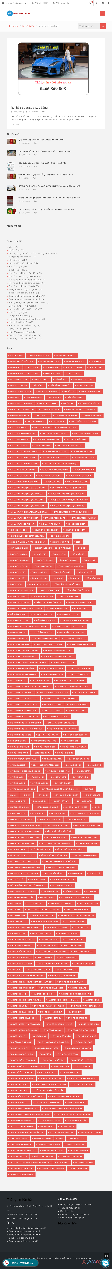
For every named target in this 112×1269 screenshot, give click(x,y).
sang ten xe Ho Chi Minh (44, 994)
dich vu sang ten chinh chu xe (23, 711)
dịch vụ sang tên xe (76, 711)
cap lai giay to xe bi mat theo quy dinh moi (72, 512)
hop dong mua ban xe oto (76, 807)
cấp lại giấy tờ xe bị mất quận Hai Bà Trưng (69, 500)
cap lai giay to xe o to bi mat (22, 524)
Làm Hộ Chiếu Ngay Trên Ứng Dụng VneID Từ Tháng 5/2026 (45, 174)
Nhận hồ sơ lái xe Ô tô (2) (21, 322)
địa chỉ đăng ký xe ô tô (42, 632)
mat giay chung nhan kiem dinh (61, 867)
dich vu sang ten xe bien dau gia (24, 717)
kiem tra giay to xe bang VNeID (85, 813)
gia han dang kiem (18, 765)
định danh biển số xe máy (76, 735)
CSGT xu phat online (19, 548)
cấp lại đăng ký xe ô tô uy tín (55, 470)
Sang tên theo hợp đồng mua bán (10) (27, 296)
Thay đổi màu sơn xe (70, 1207)
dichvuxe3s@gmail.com (16, 3)
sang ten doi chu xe (67, 958)
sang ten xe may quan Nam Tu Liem (49, 1006)
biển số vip (14, 397)
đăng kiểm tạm (79, 554)
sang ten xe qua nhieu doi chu (23, 1030)
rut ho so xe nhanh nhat (21, 946)
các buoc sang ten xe (50, 409)
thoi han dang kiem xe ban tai (78, 1048)
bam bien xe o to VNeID (49, 361)
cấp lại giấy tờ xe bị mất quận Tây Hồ (68, 506)
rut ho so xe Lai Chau (74, 940)
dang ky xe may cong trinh (21, 590)
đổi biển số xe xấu (42, 753)
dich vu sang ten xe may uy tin (62, 729)
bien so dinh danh (85, 385)
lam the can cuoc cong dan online (56, 843)
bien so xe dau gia (34, 397)
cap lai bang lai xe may (66, 428)
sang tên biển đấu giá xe (21, 952)
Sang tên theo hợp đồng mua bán (25, 1234)
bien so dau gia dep (18, 385)
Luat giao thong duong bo (85, 855)
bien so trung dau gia (90, 391)
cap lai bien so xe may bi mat (86, 434)
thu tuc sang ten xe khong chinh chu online (30, 1114)
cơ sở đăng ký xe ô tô (60, 536)
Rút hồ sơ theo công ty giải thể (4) (25, 276)
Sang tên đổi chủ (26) (19, 269)
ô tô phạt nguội (47, 898)
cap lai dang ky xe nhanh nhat (23, 464)
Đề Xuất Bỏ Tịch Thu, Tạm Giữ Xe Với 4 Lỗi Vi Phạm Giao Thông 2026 (49, 186)
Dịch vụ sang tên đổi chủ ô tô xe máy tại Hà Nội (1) (33, 253)
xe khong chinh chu (79, 1151)
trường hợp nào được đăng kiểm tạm (26, 1132)
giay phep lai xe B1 (17, 783)
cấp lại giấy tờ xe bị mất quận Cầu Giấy (26, 494)
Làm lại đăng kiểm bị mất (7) (22, 306)
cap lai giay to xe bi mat (77, 482)
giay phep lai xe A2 (80, 777)
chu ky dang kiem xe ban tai (46, 530)
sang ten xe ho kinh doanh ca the (76, 994)
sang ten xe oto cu (53, 1018)
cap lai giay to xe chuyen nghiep (24, 518)
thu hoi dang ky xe (71, 1072)
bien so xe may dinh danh (21, 403)
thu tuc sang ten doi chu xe (48, 1102)
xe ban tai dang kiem (75, 1144)
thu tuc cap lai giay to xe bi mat (82, 1078)
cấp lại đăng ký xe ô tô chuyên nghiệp (60, 464)
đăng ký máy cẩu (86, 572)
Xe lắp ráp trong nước (44, 1157)
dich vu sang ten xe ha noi (56, 717)
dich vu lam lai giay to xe (21, 693)
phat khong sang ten (88, 904)
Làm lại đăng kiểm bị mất (72, 1217)
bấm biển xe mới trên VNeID (21, 361)
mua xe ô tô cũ (16, 879)
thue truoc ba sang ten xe (22, 1120)
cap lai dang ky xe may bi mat (22, 458)
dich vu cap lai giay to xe (63, 662)
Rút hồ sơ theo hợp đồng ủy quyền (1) (27, 283)
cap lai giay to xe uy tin (51, 524)
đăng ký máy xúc (39, 578)
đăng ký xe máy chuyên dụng (67, 584)
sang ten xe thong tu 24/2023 (81, 1030)
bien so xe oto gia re (47, 403)
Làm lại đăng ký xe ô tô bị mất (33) (25, 309)
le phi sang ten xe (18, 849)
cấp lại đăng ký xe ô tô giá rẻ (22, 470)
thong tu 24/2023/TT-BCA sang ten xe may (28, 1066)
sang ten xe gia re (78, 988)
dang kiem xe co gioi (43, 566)
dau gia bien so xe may (19, 620)
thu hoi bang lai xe (47, 1072)
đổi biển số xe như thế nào (74, 747)
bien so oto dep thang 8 (20, 391)
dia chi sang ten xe (18, 638)
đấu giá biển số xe (18, 614)
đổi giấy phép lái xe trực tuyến (23, 759)
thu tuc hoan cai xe (19, 1090)
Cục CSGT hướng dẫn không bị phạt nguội (53, 548)
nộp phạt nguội (72, 891)
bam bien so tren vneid (39, 355)
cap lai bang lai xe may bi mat (22, 434)
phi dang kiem (66, 916)
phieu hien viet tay (18, 922)
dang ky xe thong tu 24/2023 (80, 602)
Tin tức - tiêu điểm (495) (20, 328)
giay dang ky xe (94, 765)
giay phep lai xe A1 (58, 777)
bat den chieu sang (18, 379)
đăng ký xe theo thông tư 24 (48, 602)
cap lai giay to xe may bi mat (83, 518)
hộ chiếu (27, 795)
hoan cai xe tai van (61, 801)
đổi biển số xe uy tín (19, 753)
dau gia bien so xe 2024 (42, 614)
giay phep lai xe (16, 777)
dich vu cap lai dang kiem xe (81, 644)
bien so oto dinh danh (47, 391)
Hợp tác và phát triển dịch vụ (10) (24, 325)
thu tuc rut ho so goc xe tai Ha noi (65, 1096)
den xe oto (79, 626)
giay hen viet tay (84, 771)
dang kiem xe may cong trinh (71, 566)
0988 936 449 (62, 3)
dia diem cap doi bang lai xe (45, 638)
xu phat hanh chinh (84, 1163)
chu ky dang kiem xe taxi (75, 530)
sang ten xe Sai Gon (52, 1030)
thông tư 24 (45, 1054)
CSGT (78, 542)
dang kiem (82, 548)
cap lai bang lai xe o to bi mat (54, 434)
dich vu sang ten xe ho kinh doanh (25, 723)
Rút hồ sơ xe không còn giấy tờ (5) (25, 273)
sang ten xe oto (75, 1012)
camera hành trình (92, 415)
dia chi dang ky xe (18, 632)
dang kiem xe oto (17, 572)
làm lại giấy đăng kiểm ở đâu (59, 831)
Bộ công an (68, 403)
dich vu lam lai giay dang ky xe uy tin (73, 687)
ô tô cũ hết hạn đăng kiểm (21, 898)
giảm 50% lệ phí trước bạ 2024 (46, 765)
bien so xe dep (55, 397)
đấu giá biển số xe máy (46, 620)
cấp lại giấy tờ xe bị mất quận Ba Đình (68, 488)
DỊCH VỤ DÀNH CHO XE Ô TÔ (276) (25, 338)
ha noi (13, 795)
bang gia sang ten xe (75, 361)
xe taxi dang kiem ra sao (71, 1157)
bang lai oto (97, 361)
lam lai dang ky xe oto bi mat (87, 825)
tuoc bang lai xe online (90, 1132)
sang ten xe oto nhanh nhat (59, 1024)
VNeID (60, 1138)
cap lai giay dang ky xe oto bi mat (24, 482)
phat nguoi (15, 910)
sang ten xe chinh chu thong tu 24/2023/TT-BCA (31, 982)
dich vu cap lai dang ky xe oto (58, 650)
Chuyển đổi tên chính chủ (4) (22, 256)
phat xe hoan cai (17, 916)
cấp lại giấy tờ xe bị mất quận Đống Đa (67, 494)
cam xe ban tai (42, 415)
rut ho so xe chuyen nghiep (22, 940)
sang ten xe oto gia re (77, 1018)
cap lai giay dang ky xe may (50, 476)
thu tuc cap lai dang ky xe (21, 1078)
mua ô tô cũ (95, 873)
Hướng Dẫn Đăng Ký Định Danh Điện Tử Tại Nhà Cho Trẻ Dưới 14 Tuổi (49, 197)
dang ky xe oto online (19, 602)
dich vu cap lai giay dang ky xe (23, 656)
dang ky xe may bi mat (38, 584)
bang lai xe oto (74, 373)
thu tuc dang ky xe (18, 1084)
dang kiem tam (59, 554)
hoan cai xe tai (39, 801)
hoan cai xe (43, 795)
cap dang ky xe (57, 421)
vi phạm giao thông (42, 1138)
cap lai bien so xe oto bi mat (47, 440)
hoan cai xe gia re (92, 795)
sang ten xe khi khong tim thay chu (25, 1000)
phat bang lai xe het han (61, 904)
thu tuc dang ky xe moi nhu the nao (50, 1084)
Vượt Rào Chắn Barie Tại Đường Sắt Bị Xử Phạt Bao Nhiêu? (44, 151)
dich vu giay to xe (17, 681)
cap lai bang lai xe (42, 428)
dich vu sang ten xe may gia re (61, 723)
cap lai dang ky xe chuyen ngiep (24, 452)
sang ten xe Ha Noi (18, 994)
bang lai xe (15, 367)
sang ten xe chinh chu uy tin (71, 982)
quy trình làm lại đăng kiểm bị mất (25, 928)
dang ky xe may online (50, 590)
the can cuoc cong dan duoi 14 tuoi (53, 1042)
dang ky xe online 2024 (43, 596)
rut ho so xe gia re (50, 940)
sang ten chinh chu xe (20, 958)
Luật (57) (13, 247)
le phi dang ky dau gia (87, 843)
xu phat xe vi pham (79, 1169)
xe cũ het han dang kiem (52, 1151)
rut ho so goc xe (81, 928)
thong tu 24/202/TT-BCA (68, 1054)
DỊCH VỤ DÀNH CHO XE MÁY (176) (25, 335)
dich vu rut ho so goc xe (85, 693)
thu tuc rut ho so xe (19, 1102)
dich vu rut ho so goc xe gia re (23, 699)
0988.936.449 (16, 1214)
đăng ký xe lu (16, 584)
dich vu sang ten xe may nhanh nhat (26, 729)
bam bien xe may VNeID (65, 355)
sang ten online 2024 (83, 964)
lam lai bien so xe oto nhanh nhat (25, 825)
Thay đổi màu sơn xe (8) (20, 315)
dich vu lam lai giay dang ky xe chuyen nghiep (30, 687)
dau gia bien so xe (81, 608)
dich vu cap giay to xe (19, 644)
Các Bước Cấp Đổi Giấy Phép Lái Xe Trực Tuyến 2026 (42, 163)
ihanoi (97, 807)
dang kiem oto (40, 554)
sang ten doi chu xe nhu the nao (53, 964)
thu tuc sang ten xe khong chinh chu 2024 (63, 1108)
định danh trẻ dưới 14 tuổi (44, 741)
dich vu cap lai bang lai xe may (49, 644)
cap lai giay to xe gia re (55, 518)
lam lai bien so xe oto (77, 819)
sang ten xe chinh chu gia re (62, 976)
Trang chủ (13, 26)
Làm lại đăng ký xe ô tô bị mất (74, 1214)
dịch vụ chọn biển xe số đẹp (22, 668)
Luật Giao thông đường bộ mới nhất (60, 861)
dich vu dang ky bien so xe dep (23, 674)
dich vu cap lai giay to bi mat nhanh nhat (28, 662)
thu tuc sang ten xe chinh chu (23, 1108)
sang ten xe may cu (18, 1006)
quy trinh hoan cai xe (74, 922)
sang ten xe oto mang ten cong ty (25, 1024)
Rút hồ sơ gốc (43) (18, 312)
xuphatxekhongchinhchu (21, 1175)
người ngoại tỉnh (51, 891)
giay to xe (89, 789)
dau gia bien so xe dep (68, 614)
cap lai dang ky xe (42, 446)
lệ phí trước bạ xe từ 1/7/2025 (54, 855)
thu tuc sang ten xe (76, 1102)
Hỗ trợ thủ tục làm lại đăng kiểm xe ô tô (27, 1228)
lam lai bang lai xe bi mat (50, 819)
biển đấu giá (60, 379)
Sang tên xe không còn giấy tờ (23, 1241)
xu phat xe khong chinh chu (51, 1169)
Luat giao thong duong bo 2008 (24, 861)
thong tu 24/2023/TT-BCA (53, 1060)
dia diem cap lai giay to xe (75, 638)
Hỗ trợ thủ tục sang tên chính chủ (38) (27, 319)
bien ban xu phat (41, 379)
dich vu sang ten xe (52, 711)
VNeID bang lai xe (77, 1138)
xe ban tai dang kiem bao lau (22, 1151)
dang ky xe (58, 578)
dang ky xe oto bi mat (69, 596)
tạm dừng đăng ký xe (87, 1036)
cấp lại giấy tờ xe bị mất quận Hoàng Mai (27, 506)
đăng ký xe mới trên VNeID (78, 590)
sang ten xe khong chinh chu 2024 (63, 1000)
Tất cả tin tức (28, 26)
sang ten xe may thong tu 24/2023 (85, 1006)
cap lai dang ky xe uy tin (20, 476)
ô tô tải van (15, 904)
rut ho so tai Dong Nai (41, 934)
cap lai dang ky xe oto (84, 470)
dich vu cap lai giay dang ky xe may (58, 656)
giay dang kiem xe (73, 765)
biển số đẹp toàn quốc (60, 385)
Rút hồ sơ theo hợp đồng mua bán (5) (27, 279)
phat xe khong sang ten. (42, 916)
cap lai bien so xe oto (19, 440)
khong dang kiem (17, 813)
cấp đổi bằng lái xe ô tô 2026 (83, 421)
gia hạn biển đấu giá (53, 759)
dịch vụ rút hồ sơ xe (78, 705)
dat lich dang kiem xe (58, 608)
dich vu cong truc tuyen (80, 668)
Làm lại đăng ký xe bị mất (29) (23, 263)
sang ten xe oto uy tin (89, 1024)
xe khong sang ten (18, 1157)
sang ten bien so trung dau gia (52, 952)
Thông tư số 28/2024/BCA (21, 1072)
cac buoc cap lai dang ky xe (22, 409)
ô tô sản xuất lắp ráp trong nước (76, 898)
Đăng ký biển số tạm (62, 572)
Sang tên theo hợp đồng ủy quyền (25, 1231)
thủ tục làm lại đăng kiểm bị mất (49, 1090)
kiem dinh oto (38, 813)
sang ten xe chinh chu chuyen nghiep (26, 976)
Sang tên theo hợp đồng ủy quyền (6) (26, 299)
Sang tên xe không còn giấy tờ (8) (25, 289)
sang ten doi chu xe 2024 (21, 964)
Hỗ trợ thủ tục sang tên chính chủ (76, 1204)
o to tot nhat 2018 (35, 904)
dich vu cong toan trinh (52, 668)
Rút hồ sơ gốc (66, 1211)
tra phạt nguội (67, 1126)
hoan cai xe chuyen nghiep (66, 795)
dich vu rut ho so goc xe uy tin (23, 705)
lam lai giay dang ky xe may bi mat (24, 837)
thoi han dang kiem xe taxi (21, 1054)
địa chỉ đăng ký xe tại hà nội (71, 632)
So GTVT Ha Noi (39, 1036)
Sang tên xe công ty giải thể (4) (24, 292)
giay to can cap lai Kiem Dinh (22, 789)
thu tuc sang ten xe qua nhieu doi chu (74, 1114)
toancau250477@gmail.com (23, 1218)
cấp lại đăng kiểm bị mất (76, 440)
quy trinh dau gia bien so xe (45, 922)
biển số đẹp (38, 385)
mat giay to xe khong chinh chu (24, 873)
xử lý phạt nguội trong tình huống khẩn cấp (30, 1163)
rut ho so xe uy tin (47, 946)
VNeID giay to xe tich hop (49, 1144)
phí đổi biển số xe (86, 916)
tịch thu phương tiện (76, 1120)
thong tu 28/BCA (83, 1066)
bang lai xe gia (51, 367)
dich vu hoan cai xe (41, 681)
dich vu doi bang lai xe (53, 674)
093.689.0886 (31, 1214)
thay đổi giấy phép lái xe (20, 1042)
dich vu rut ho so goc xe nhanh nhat (60, 699)
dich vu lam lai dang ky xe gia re (70, 681)
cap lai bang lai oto (18, 428)
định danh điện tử (18, 741)
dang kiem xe (89, 560)
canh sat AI (15, 421)
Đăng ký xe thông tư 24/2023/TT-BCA (26, 608)
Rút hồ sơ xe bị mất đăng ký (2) (24, 286)
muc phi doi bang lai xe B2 (63, 879)
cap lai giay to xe (53, 482)
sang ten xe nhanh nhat (51, 1012)
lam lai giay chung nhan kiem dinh (25, 831)
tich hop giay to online (50, 1120)
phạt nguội (32, 910)
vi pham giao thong (18, 1138)
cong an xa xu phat (60, 542)
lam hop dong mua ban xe (21, 819)
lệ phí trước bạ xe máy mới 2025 (70, 849)
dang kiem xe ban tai (19, 566)
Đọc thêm (15, 124)
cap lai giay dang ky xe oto (80, 476)
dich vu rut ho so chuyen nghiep (53, 693)
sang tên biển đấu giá (72, 946)
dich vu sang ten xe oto (20, 735)
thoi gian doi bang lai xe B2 (46, 1048)
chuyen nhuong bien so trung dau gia (27, 536)
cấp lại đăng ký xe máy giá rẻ (54, 458)
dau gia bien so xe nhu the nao (76, 620)
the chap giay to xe (84, 1042)
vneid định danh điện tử (21, 1144)
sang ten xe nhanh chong (21, 1012)
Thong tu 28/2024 (61, 1066)
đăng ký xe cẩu (93, 578)
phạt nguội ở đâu (51, 910)
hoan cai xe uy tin (84, 801)
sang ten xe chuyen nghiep (22, 988)
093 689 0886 (41, 3)
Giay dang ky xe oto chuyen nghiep (25, 771)
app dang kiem (16, 355)
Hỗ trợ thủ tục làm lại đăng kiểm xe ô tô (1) (29, 302)
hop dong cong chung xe (47, 807)
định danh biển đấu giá (48, 735)
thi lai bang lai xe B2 (19, 1048)
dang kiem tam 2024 (44, 560)
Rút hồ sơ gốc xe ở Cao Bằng (29, 107)
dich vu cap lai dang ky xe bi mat (24, 650)
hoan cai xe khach (18, 801)
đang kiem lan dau (18, 554)
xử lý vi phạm (62, 1163)
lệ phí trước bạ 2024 (41, 849)
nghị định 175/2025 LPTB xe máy (23, 891)
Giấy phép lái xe (37, 777)
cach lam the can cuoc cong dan (80, 409)
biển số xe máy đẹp (75, 397)
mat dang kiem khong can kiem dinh (25, 867)
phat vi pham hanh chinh (77, 910)
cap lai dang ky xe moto (84, 458)
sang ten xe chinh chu (66, 970)
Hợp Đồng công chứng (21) (22, 332)
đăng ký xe (75, 578)
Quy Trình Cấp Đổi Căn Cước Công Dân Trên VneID (41, 139)
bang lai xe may (95, 367)
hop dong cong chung (20, 807)
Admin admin (32, 112)
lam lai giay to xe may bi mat (85, 837)
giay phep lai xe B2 (40, 783)
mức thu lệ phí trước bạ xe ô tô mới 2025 (27, 885)
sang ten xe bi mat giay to (39, 970)
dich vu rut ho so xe (53, 705)
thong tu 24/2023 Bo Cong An (23, 1060)
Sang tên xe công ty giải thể (22, 1238)
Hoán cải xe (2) (16, 250)
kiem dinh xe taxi (58, 813)
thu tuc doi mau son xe (83, 1084)
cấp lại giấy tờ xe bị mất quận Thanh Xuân (28, 512)
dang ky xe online (18, 596)
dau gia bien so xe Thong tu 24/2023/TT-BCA (29, 626)
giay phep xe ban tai (63, 783)
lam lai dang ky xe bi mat (57, 825)
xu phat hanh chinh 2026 (21, 1169)
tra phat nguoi (46, 1126)
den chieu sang (61, 626)
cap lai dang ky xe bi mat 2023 (69, 446)
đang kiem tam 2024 (68, 560)
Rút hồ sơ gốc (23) (18, 266)
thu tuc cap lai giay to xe (51, 1078)
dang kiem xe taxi (39, 572)
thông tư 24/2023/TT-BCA (82, 1060)
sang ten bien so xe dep (83, 952)
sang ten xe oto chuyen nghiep (23, 1018)
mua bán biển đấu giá (54, 873)
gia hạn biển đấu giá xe (79, 759)
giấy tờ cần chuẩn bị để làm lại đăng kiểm (60, 789)
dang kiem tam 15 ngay (19, 560)
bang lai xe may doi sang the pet (24, 373)
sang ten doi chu (44, 958)
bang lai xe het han (73, 367)
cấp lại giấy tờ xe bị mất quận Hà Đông (27, 500)
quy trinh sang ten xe (57, 928)
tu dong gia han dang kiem (61, 1132)
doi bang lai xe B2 (71, 741)
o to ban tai (91, 891)
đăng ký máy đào (17, 578)
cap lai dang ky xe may (82, 452)
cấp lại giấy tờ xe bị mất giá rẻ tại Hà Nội (27, 488)
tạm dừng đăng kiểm (62, 1036)
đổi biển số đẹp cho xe (45, 747)
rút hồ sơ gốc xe (17, 934)
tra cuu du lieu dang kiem (21, 1126)
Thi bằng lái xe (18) (18, 260)
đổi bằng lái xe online (19, 747)
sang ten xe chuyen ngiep (52, 988)
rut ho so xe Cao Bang (68, 934)
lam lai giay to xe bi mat (56, 837)
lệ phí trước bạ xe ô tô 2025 (22, 855)
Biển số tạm (69, 391)
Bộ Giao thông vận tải (89, 403)
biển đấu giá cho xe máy (83, 379)
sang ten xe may (92, 1000)
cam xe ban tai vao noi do (66, 415)
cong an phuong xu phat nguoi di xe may (27, 542)
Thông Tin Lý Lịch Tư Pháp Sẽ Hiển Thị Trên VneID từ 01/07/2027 (47, 209)
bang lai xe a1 (32, 367)
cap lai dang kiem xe (35, 421)
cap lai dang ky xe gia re (55, 452)
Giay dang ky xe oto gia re (58, 771)
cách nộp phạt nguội (19, 415)
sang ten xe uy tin (18, 1036)
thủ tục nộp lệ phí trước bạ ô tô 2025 (26, 1096)
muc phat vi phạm (37, 879)
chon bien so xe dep (76, 524)
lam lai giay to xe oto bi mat (22, 843)
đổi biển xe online (65, 753)
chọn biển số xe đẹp (18, 530)
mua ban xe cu (76, 873)
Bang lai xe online (53, 373)
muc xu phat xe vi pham (62, 885)
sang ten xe (15, 970)
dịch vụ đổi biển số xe (79, 674)
